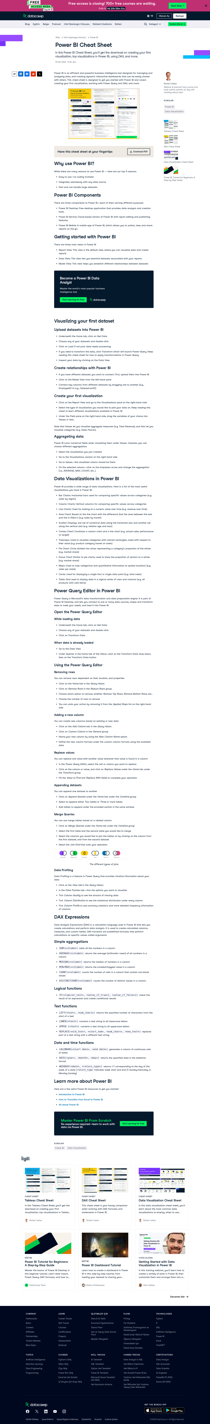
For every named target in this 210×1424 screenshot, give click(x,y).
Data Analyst (162, 1359)
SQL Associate (163, 1364)
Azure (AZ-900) (163, 1382)
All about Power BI (69, 1104)
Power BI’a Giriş (65, 1373)
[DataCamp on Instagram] (64, 1412)
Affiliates (30, 1332)
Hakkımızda (31, 1318)
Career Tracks (65, 1318)
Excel (158, 1341)
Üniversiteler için (131, 1343)
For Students (129, 1323)
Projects (62, 1336)
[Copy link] (14, 74)
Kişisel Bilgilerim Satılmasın (67, 1419)
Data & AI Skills (98, 1318)
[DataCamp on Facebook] (27, 1412)
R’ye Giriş (62, 1368)
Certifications (64, 1332)
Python (159, 1318)
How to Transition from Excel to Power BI (81, 1099)
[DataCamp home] (46, 1404)
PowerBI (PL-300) (164, 1377)
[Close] (206, 6)
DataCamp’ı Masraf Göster (136, 1334)
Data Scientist (162, 1368)
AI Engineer (161, 1373)
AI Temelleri (96, 1359)
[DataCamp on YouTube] (55, 1412)
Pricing (127, 1318)
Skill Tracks (63, 1323)
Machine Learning (34, 1364)
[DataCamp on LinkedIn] (46, 1412)
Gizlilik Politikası (32, 1419)
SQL (158, 1327)
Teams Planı (96, 1327)
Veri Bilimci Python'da (134, 1364)
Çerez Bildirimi (47, 1419)
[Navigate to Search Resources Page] (145, 24)
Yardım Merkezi (33, 1341)
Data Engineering (34, 1368)
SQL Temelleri (97, 1364)
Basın (28, 1323)
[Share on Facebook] (27, 74)
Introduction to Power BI (72, 1094)
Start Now (176, 5)
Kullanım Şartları (111, 1419)
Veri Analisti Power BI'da (135, 1373)
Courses (62, 1327)
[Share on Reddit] (33, 74)
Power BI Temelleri (99, 1373)
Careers (29, 1327)
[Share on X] (39, 74)
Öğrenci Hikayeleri (132, 1339)
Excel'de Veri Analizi (67, 1377)
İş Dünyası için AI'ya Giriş (70, 1382)
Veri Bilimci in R (131, 1368)
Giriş (58, 37)
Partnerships (32, 1336)
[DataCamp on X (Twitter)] (36, 1412)
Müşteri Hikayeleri (99, 1339)
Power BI (94, 37)
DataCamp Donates (133, 1348)
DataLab (62, 1345)
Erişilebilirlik (86, 1419)
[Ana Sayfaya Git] (34, 16)
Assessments (64, 1341)
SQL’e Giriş (63, 1364)
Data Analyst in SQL (133, 1359)
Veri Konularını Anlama (101, 1384)
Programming (32, 1373)
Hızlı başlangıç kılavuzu (75, 37)
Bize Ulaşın (31, 1345)
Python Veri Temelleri (101, 1368)
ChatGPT (160, 1345)
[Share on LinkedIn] (20, 74)
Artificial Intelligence (166, 1332)
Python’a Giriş (64, 1359)
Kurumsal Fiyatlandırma (102, 1323)
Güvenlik (97, 1419)
